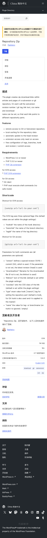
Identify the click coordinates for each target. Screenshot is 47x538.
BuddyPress (8, 496)
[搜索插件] (26, 18)
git (33, 368)
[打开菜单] (43, 3)
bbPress (7, 492)
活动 (26, 469)
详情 (6, 60)
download (27, 368)
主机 (4, 453)
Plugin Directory (8, 10)
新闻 (4, 449)
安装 (6, 72)
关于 (4, 445)
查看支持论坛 (7, 414)
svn (39, 373)
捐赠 (28, 473)
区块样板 (28, 457)
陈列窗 (27, 445)
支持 (6, 84)
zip (43, 373)
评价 (6, 66)
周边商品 (29, 477)
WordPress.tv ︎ (9, 477)
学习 (4, 465)
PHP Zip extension (13, 165)
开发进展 (8, 78)
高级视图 (6, 379)
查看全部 (41, 397)
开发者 (5, 473)
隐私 (4, 457)
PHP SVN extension (12, 173)
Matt (5, 488)
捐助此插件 (6, 431)
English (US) (40, 363)
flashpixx (11, 45)
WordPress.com (10, 484)
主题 (26, 449)
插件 (26, 453)
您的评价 (6, 397)
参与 (26, 465)
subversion (40, 368)
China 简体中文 (14, 507)
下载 (5, 51)
